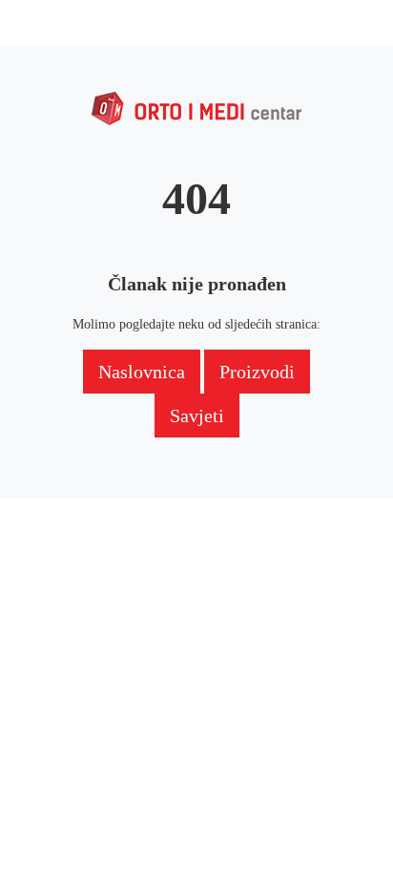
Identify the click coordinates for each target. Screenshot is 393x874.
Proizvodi (257, 371)
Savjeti (197, 415)
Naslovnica (141, 371)
